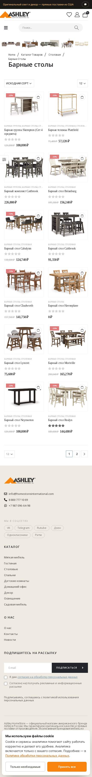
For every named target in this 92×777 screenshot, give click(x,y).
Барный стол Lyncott (16, 363)
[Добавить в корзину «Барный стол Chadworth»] (38, 273)
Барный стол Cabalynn (17, 248)
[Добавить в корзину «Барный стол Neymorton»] (38, 387)
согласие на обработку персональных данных (47, 677)
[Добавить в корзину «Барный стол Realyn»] (82, 387)
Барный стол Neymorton (19, 420)
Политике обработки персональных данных (37, 755)
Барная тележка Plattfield (63, 130)
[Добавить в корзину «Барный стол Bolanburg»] (82, 158)
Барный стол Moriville (61, 363)
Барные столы (30, 126)
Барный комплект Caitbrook (21, 191)
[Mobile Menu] (6, 27)
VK (8, 528)
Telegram (24, 528)
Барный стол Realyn (60, 420)
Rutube (41, 528)
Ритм (38, 535)
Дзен (57, 528)
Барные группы (12, 126)
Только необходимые (25, 766)
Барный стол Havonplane (63, 305)
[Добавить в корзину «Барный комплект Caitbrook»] (38, 158)
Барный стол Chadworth (18, 305)
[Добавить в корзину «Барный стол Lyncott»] (38, 330)
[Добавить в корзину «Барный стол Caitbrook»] (82, 215)
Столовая (70, 126)
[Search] (76, 27)
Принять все (67, 766)
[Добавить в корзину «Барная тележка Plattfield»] (82, 97)
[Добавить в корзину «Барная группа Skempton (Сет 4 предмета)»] (38, 97)
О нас (9, 617)
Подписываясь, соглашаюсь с (23, 697)
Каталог (12, 547)
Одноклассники (17, 535)
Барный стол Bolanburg (62, 191)
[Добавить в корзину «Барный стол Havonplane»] (82, 273)
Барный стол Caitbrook (62, 248)
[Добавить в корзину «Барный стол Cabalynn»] (38, 215)
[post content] (24, 106)
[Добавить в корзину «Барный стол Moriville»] (82, 330)
